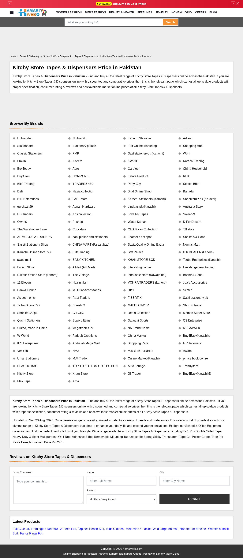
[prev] (10, 4)
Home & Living (181, 12)
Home (12, 56)
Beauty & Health (121, 12)
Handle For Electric (193, 528)
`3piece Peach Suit (91, 528)
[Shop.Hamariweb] (32, 12)
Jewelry (161, 12)
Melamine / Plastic (138, 528)
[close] (237, 4)
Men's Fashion (95, 12)
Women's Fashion (69, 12)
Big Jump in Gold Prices (123, 4)
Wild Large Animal (165, 528)
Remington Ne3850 (44, 528)
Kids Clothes (115, 528)
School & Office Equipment (57, 56)
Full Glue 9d (21, 528)
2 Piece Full (68, 528)
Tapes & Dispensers (85, 56)
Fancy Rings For (31, 533)
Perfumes (144, 12)
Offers (200, 12)
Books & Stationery (29, 56)
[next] (233, 4)
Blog (213, 12)
